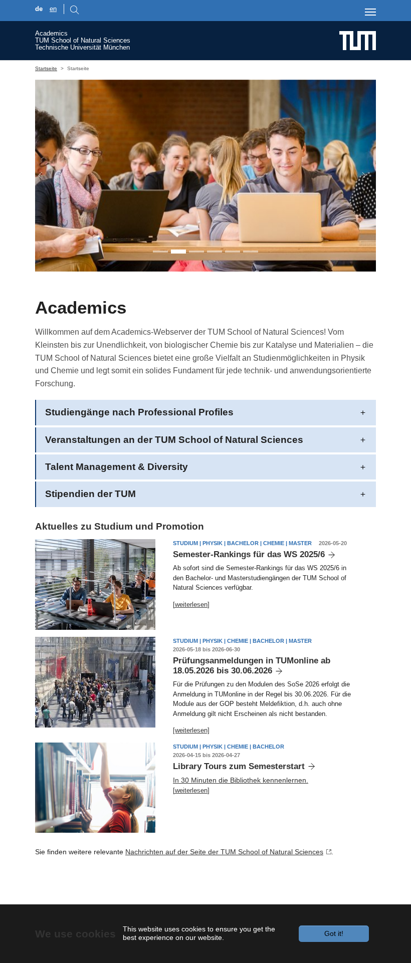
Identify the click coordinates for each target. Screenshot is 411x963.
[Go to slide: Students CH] (196, 252)
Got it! (333, 933)
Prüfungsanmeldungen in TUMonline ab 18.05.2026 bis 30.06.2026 (251, 665)
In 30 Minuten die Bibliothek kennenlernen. (240, 780)
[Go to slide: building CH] (250, 252)
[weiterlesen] (191, 604)
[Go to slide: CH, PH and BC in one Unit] (160, 252)
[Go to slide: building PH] (232, 252)
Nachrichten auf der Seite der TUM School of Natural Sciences (224, 852)
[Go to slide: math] (214, 252)
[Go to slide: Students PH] (178, 252)
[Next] (359, 176)
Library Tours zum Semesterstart (239, 766)
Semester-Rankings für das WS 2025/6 (249, 554)
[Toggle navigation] (370, 12)
